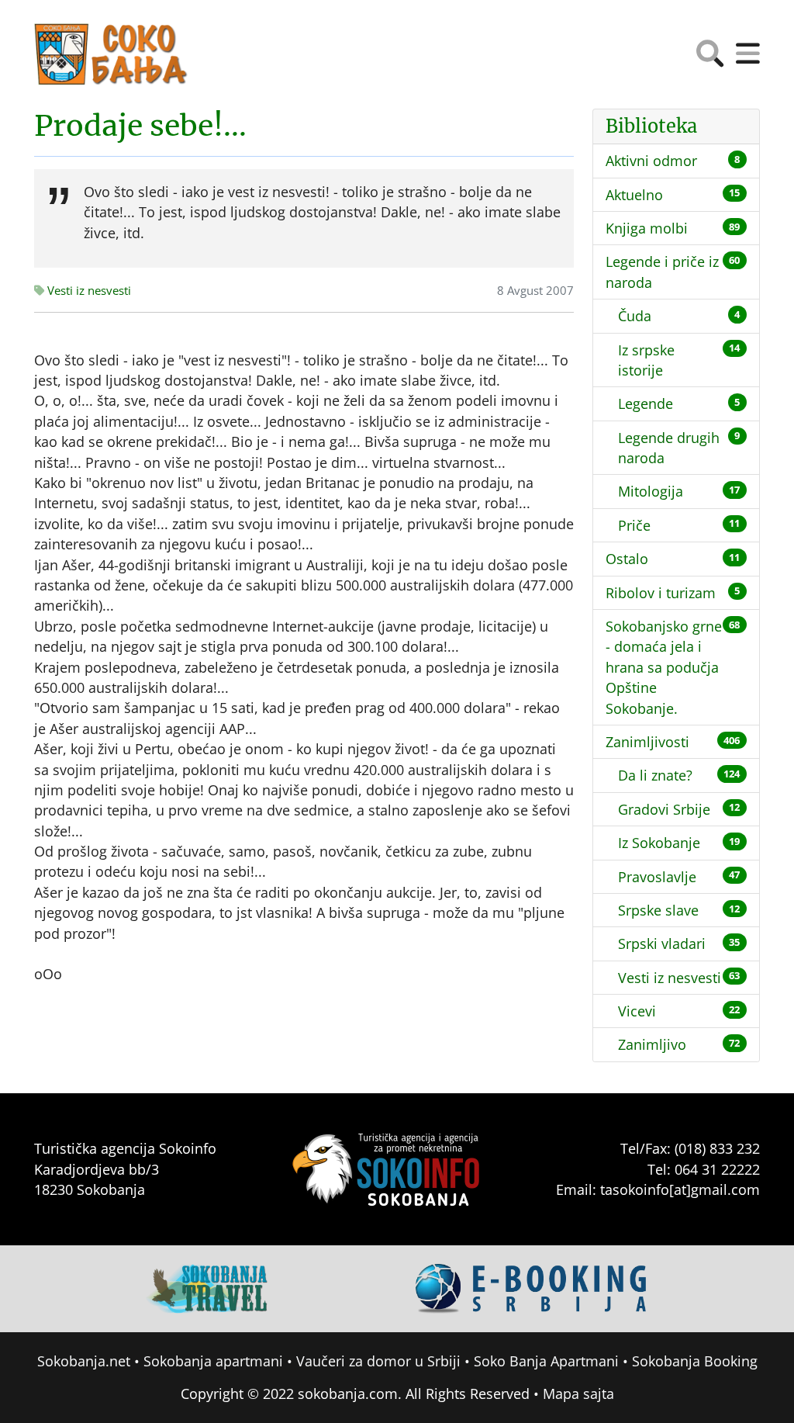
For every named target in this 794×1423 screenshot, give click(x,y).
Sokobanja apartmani (213, 1361)
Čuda (634, 315)
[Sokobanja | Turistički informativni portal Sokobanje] (111, 54)
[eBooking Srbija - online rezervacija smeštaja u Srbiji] (532, 1287)
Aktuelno (634, 194)
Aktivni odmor (651, 160)
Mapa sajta (578, 1393)
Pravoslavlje (657, 876)
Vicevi (637, 1011)
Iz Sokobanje (659, 842)
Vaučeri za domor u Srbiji (378, 1361)
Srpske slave (658, 910)
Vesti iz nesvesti (87, 290)
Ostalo (627, 558)
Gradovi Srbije (664, 809)
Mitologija (650, 491)
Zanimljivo (652, 1044)
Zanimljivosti (647, 741)
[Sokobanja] (208, 1287)
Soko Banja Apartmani (546, 1361)
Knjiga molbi (647, 228)
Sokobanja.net (83, 1361)
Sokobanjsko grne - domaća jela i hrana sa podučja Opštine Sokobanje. (664, 667)
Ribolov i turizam (661, 592)
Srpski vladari (662, 943)
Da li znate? (655, 775)
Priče (634, 525)
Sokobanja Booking (695, 1361)
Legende (645, 403)
